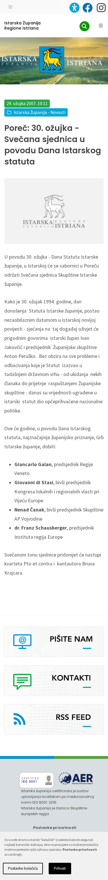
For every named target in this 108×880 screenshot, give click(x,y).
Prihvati (60, 868)
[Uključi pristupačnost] (74, 7)
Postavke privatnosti (55, 827)
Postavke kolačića (23, 868)
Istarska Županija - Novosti (39, 112)
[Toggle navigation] (10, 6)
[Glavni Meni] (101, 25)
